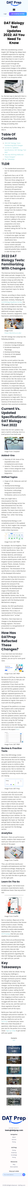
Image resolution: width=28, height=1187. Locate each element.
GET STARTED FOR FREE (17, 14)
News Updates (14, 1167)
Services (14, 1139)
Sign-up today (10, 1031)
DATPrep (4, 1021)
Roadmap (14, 1152)
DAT (14, 1040)
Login (5, 14)
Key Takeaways (10, 159)
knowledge (14, 1155)
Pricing (14, 1142)
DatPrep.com (21, 1185)
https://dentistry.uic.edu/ (13, 333)
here (17, 729)
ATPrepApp (6, 934)
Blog (14, 1164)
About (14, 1137)
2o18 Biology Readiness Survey (11, 302)
